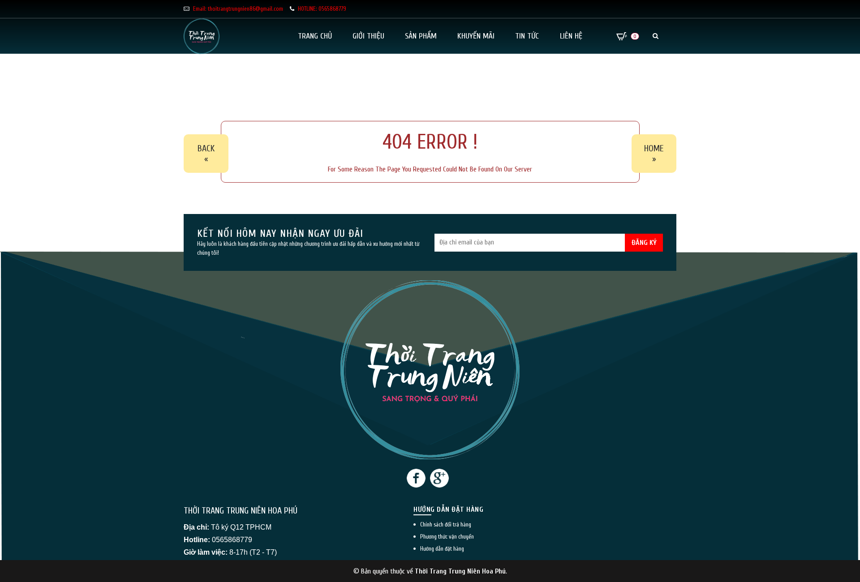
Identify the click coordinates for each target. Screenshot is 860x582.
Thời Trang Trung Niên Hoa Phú (460, 571)
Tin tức (527, 36)
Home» (654, 153)
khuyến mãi (475, 36)
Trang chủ (315, 36)
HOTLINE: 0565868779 (322, 8)
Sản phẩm (421, 36)
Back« (206, 153)
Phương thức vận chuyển (447, 536)
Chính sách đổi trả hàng (445, 524)
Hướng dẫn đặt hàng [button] (448, 509)
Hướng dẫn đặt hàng (442, 548)
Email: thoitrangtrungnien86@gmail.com (238, 8)
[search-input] (604, 66)
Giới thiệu (368, 36)
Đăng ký (644, 243)
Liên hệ (571, 36)
